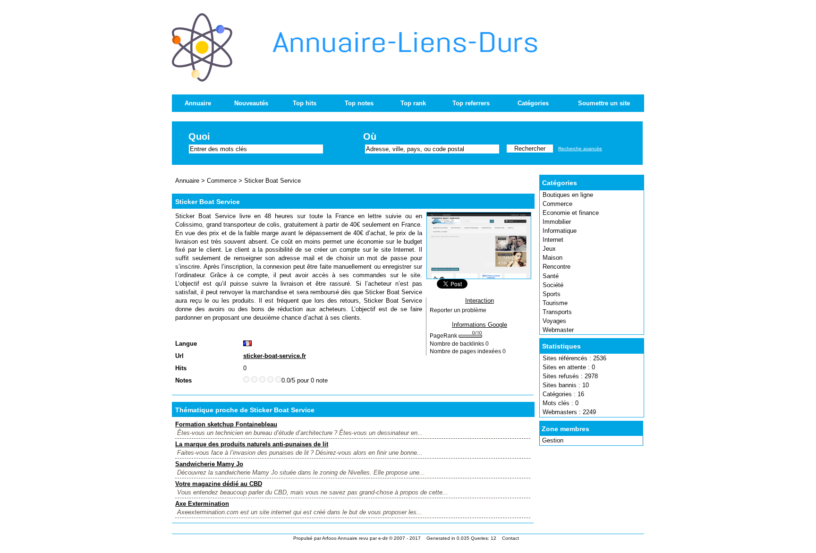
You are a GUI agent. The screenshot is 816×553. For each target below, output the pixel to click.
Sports (552, 294)
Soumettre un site (604, 103)
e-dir (383, 538)
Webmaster (558, 329)
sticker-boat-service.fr (274, 355)
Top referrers (471, 103)
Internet (553, 239)
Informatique (560, 230)
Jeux (549, 248)
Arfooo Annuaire (339, 538)
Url (179, 355)
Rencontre (556, 266)
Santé (551, 276)
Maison (552, 257)
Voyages (554, 320)
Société (553, 285)
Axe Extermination (202, 503)
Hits (181, 368)
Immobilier (557, 221)
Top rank (413, 103)
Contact (510, 538)
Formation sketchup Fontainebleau (226, 424)
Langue (186, 343)
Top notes (359, 103)
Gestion (552, 440)
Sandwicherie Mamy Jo (209, 464)
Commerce (557, 203)
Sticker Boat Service (272, 180)
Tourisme (555, 302)
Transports (557, 311)
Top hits (304, 103)
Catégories (533, 103)
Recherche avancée (580, 148)
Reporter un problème (458, 310)
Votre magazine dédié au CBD (218, 483)
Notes (183, 380)
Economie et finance (571, 212)
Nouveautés (251, 103)
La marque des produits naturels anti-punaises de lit (251, 444)
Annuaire (198, 103)
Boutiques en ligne (568, 194)
